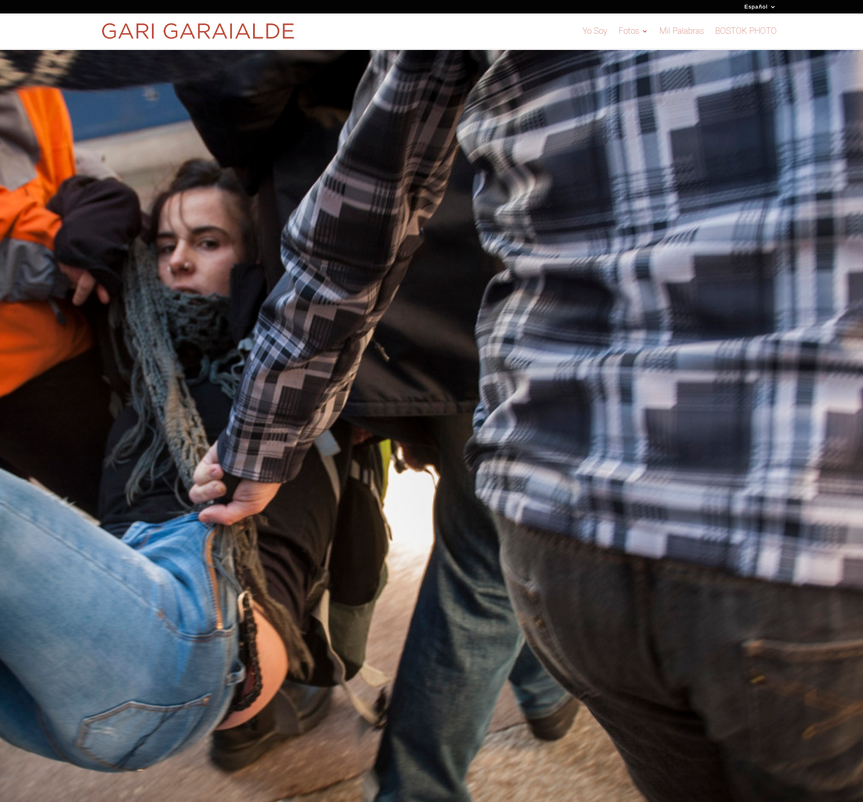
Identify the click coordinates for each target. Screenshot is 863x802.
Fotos (628, 32)
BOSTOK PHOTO (746, 32)
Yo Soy (595, 32)
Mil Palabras (681, 32)
